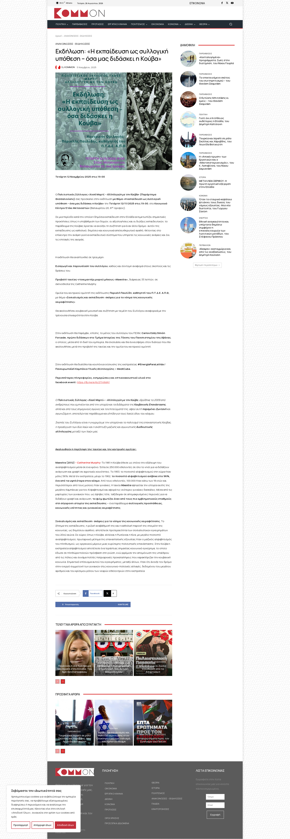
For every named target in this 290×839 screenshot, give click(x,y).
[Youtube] (232, 3)
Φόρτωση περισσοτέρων (206, 265)
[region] (44, 808)
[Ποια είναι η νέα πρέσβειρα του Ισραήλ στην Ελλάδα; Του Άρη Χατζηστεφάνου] (74, 653)
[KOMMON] (58, 67)
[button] (231, 24)
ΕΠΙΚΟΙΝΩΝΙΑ (197, 3)
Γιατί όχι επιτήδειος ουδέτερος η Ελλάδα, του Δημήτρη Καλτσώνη (214, 121)
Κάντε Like (123, 604)
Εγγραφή (215, 814)
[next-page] (63, 681)
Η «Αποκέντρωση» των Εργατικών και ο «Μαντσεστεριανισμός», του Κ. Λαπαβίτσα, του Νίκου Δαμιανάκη (216, 162)
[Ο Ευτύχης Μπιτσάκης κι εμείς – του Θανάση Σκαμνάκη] (188, 99)
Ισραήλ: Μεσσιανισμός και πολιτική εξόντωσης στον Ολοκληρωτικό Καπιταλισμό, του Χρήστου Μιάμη (113, 737)
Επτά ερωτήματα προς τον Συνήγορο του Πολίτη (153, 740)
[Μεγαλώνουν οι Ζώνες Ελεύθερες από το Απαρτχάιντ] (153, 653)
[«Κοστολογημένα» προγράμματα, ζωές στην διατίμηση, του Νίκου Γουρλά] (188, 59)
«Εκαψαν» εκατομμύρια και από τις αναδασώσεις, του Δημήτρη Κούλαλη (215, 252)
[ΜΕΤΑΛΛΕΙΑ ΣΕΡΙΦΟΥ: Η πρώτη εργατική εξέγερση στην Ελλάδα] (188, 182)
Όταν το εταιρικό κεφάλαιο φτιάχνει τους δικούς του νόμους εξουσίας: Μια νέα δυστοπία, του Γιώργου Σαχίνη (215, 205)
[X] (227, 3)
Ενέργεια (203, 218)
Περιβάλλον (204, 245)
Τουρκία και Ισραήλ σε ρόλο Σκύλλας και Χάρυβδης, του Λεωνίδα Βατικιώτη (74, 738)
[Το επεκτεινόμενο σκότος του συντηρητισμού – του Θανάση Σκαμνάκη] (188, 79)
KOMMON (69, 67)
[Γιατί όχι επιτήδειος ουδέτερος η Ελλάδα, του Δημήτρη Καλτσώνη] (188, 119)
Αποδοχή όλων (65, 825)
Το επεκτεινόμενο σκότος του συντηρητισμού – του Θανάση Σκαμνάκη (214, 80)
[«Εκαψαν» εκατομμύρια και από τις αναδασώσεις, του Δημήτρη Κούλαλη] (188, 250)
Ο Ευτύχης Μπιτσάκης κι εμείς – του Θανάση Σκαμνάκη (214, 101)
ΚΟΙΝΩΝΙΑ (113, 659)
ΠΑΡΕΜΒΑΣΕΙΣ (74, 731)
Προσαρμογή (20, 825)
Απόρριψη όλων (42, 825)
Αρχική (58, 35)
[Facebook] (222, 3)
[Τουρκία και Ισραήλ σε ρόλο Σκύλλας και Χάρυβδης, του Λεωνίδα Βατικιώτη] (74, 723)
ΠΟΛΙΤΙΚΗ (74, 662)
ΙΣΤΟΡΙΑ (202, 177)
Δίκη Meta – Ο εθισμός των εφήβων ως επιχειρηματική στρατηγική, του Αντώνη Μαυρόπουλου (113, 667)
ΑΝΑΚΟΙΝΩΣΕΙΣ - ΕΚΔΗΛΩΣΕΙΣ (78, 35)
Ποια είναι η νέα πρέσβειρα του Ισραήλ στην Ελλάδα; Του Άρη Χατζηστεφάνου (74, 669)
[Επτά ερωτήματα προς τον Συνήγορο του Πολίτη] (153, 723)
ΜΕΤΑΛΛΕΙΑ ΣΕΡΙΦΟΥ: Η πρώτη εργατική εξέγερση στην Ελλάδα (215, 184)
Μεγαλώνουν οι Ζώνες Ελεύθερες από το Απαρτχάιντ (153, 669)
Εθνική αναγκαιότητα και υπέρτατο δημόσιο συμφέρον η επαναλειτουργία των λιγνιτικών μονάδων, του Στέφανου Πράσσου (214, 229)
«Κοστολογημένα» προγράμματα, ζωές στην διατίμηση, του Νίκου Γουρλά (216, 60)
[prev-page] (57, 681)
